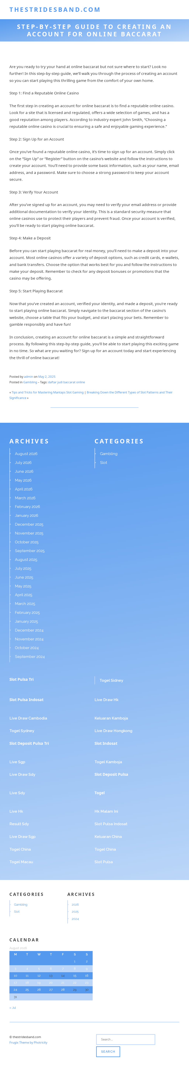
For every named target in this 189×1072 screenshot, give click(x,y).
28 (63, 989)
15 (74, 975)
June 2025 (24, 577)
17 (15, 982)
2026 (75, 904)
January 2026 (26, 515)
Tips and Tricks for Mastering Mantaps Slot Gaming (48, 392)
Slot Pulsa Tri (21, 679)
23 (86, 982)
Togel (99, 792)
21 (62, 982)
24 (15, 989)
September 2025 (30, 550)
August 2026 (26, 453)
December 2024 (29, 630)
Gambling (30, 382)
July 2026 (23, 462)
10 (15, 975)
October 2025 (27, 542)
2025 (75, 911)
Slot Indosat (105, 743)
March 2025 (25, 603)
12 (39, 975)
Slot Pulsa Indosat (26, 699)
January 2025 (26, 621)
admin (28, 376)
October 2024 (27, 647)
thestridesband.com (55, 9)
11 (27, 975)
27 (51, 989)
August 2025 (26, 559)
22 (74, 982)
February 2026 (27, 506)
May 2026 (23, 480)
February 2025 (27, 612)
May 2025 (23, 586)
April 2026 (23, 489)
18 (27, 982)
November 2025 (29, 533)
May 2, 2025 (47, 376)
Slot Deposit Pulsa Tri (29, 743)
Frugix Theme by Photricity (28, 1042)
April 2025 (23, 594)
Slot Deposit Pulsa (111, 774)
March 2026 (25, 498)
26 (39, 989)
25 (27, 989)
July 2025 (23, 568)
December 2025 (29, 524)
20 (51, 982)
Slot (103, 462)
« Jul (12, 1007)
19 (39, 982)
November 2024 (29, 639)
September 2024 (30, 656)
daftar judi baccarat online (66, 382)
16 (86, 975)
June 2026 (24, 471)
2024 (75, 919)
